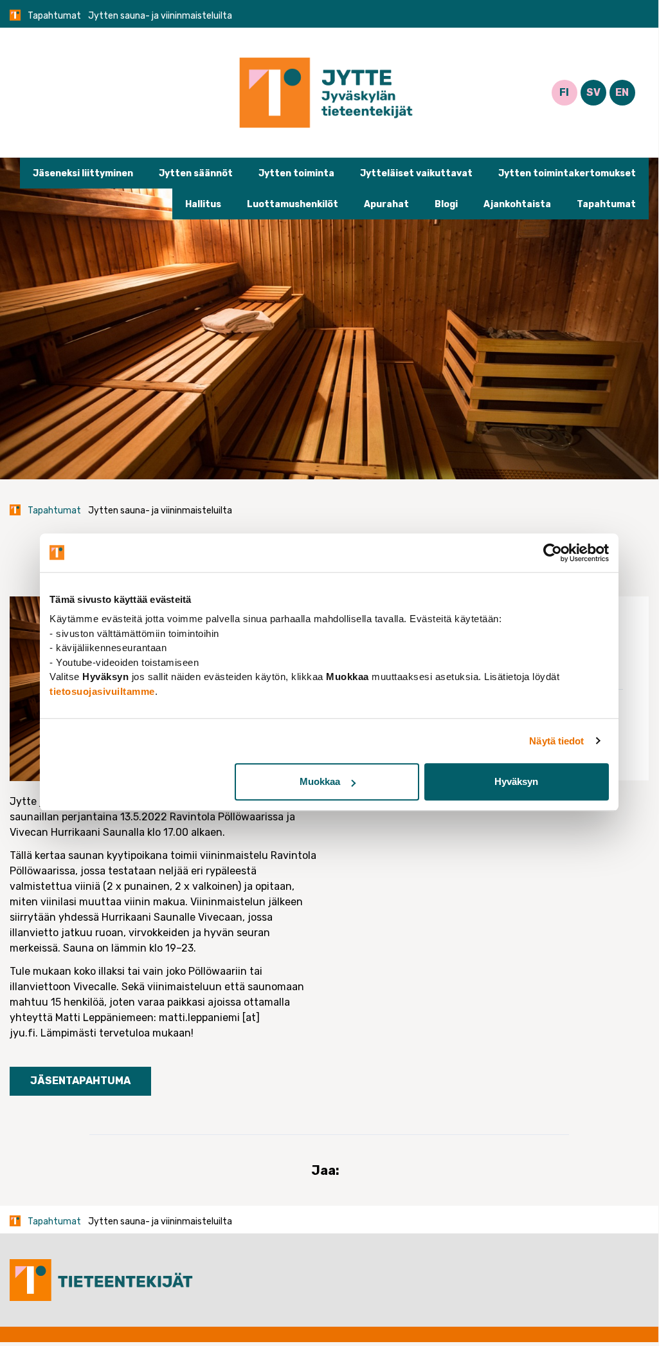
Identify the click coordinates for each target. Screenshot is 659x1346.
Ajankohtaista (517, 204)
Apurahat (386, 204)
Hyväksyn (516, 781)
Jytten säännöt (196, 173)
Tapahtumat (54, 15)
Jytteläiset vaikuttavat (416, 173)
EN (622, 92)
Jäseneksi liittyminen (83, 173)
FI (564, 92)
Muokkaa (320, 781)
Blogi (446, 204)
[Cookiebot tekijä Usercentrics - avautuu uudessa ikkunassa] (552, 552)
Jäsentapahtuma (80, 1080)
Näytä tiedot (556, 740)
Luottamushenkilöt (292, 204)
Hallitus (203, 204)
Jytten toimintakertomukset (567, 173)
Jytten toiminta (296, 173)
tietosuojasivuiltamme (102, 691)
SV (593, 92)
